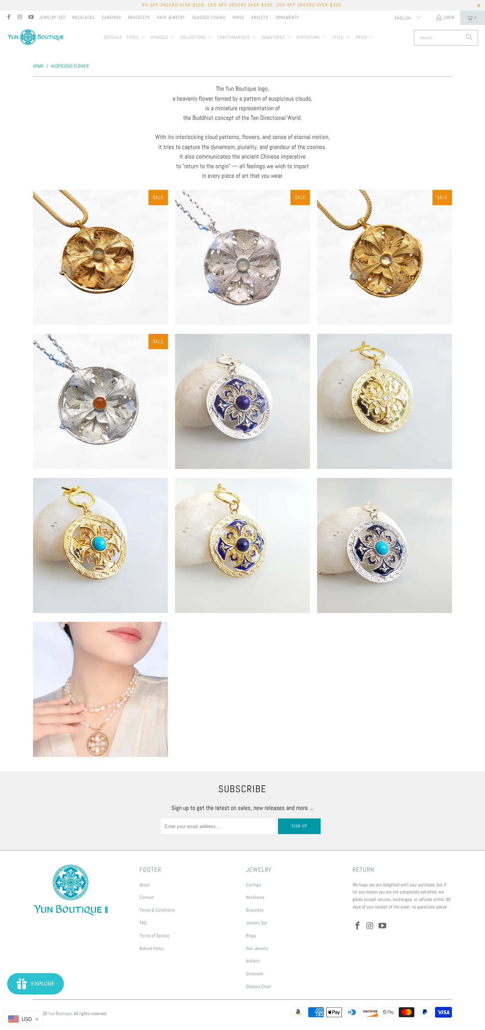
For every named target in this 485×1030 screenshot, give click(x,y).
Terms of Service (154, 936)
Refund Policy (152, 948)
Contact (147, 897)
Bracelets (139, 17)
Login (449, 17)
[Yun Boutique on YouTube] (31, 18)
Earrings (111, 17)
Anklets (259, 17)
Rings (238, 17)
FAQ (143, 923)
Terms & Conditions (157, 910)
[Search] (469, 38)
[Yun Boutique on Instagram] (19, 18)
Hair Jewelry (171, 17)
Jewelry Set (52, 17)
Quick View (100, 290)
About (145, 885)
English (403, 18)
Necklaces (83, 17)
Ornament (254, 974)
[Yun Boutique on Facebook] (8, 18)
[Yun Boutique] (35, 38)
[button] (136, 37)
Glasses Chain (258, 986)
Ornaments (287, 17)
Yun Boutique (60, 1013)
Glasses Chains (208, 17)
